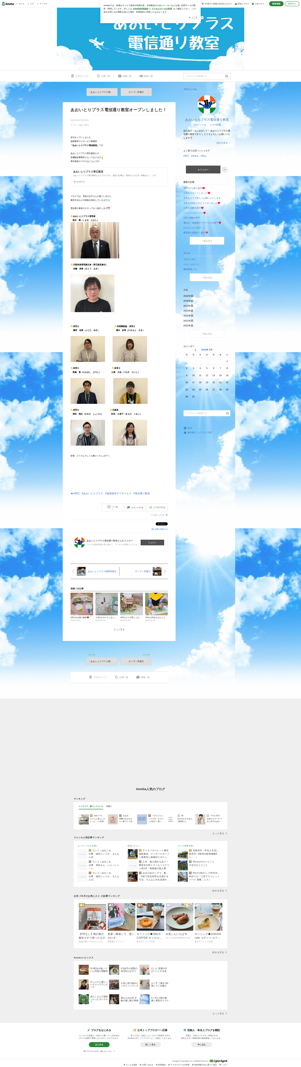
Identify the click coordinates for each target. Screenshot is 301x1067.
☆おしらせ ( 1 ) (191, 264)
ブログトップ (82, 76)
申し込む (202, 1044)
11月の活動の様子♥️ (193, 208)
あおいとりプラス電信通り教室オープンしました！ (119, 109)
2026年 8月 (207, 349)
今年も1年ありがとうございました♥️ (201, 203)
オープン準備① (136, 92)
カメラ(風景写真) (186, 846)
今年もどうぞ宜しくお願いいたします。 (203, 198)
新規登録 (276, 4)
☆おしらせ (82, 125)
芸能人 (109, 806)
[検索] (227, 76)
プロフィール (199, 124)
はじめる (99, 1044)
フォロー (152, 542)
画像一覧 (127, 76)
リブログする (159, 507)
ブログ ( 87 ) (189, 259)
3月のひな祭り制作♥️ (194, 188)
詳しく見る (150, 1044)
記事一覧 (105, 76)
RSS (189, 428)
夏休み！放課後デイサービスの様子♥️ (202, 222)
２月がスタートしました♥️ (196, 193)
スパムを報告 (131, 1065)
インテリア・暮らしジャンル (91, 806)
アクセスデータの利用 (180, 1065)
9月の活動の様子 (191, 217)
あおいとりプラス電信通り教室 (207, 119)
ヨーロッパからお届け (87, 846)
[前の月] (195, 350)
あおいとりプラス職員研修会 (104, 92)
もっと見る (119, 629)
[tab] (91, 806)
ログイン (292, 4)
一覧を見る (206, 241)
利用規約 (162, 1065)
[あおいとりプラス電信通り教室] (150, 39)
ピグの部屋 (215, 124)
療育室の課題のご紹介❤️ (195, 232)
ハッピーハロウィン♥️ (194, 213)
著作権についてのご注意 (199, 432)
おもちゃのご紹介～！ (194, 227)
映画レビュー (134, 846)
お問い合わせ (147, 1065)
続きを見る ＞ (223, 142)
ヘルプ (224, 1065)
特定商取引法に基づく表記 (205, 1065)
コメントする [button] (137, 507)
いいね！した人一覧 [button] (159, 515)
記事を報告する (161, 529)
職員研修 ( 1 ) (190, 269)
